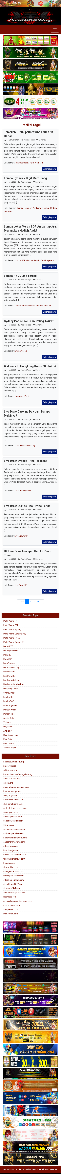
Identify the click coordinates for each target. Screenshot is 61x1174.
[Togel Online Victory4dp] (30, 952)
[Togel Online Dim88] (30, 53)
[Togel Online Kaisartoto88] (30, 40)
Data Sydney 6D (10, 650)
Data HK (6, 655)
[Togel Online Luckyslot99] (30, 1062)
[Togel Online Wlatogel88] (30, 1013)
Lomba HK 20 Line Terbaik (20, 276)
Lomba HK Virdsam (42, 306)
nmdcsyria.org (9, 766)
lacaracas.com (9, 897)
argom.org (8, 783)
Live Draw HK (21, 585)
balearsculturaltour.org (13, 762)
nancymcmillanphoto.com (15, 838)
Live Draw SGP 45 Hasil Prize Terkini (27, 506)
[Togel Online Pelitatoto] (30, 101)
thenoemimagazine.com (14, 892)
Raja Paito (7, 739)
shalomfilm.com (10, 867)
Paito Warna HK (22, 163)
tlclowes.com (9, 825)
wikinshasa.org (10, 770)
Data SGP (7, 659)
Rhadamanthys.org (12, 791)
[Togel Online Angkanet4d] (30, 1123)
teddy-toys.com (10, 795)
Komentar (42, 140)
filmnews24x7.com (11, 888)
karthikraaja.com (10, 850)
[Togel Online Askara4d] (30, 988)
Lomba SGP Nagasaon (44, 260)
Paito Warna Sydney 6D (13, 642)
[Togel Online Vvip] (30, 1037)
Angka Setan (9, 718)
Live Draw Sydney (23, 491)
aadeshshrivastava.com (14, 842)
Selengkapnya (49, 169)
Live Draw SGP (21, 536)
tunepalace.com (10, 909)
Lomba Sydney (10, 705)
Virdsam (7, 722)
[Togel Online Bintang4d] (30, 1000)
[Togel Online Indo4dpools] (30, 1049)
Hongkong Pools (22, 396)
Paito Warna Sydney (12, 629)
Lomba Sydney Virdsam (29, 208)
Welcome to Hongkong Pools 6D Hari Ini (30, 366)
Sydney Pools (21, 351)
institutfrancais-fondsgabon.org (17, 774)
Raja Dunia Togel (10, 735)
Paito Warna (8, 743)
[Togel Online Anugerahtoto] (30, 1098)
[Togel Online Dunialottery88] (30, 1086)
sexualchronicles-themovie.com (17, 901)
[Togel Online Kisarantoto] (30, 89)
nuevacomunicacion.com (14, 854)
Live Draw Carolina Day (25, 445)
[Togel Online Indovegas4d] (30, 1159)
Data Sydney (9, 663)
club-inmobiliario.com (13, 804)
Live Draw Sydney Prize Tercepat (25, 461)
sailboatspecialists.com (13, 833)
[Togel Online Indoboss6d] (30, 939)
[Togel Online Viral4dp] (30, 114)
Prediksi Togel (31, 125)
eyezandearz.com (11, 905)
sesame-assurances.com (14, 829)
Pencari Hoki (8, 714)
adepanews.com (10, 846)
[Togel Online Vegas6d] (30, 976)
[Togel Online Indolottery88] (30, 1110)
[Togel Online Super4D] (30, 65)
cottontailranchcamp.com (15, 808)
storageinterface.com (13, 871)
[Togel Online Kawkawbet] (30, 964)
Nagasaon (7, 726)
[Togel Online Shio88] (30, 1147)
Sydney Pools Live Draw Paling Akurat (28, 321)
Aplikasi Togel (9, 748)
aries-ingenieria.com (12, 816)
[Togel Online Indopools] (30, 1135)
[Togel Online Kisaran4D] (30, 77)
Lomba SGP (8, 701)
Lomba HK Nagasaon (24, 306)
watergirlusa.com (11, 812)
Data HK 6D (8, 646)
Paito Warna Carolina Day (14, 634)
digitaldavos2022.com (13, 884)
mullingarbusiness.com (13, 876)
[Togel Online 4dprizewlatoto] (30, 1025)
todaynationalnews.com (14, 859)
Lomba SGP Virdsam (24, 260)
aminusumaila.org (11, 778)
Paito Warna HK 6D (11, 638)
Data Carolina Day (11, 667)
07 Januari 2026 (13, 140)
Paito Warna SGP (11, 625)
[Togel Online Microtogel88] (30, 927)
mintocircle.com (10, 914)
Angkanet (7, 731)
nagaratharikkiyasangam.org (16, 787)
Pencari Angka (9, 710)
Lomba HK (7, 697)
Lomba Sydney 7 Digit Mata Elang (25, 178)
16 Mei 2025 (11, 182)
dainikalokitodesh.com (13, 800)
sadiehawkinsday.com (13, 821)
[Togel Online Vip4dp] (30, 1074)
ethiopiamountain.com (13, 880)
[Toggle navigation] (55, 30)
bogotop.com (9, 863)
